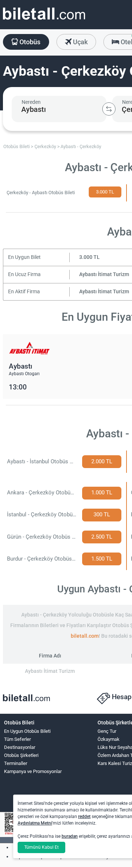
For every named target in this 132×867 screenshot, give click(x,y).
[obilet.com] (44, 20)
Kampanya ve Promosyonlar (33, 771)
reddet (84, 816)
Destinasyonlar (19, 747)
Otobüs (29, 42)
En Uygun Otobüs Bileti (27, 731)
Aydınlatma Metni (35, 823)
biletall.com (85, 636)
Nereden (31, 102)
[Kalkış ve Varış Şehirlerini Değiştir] (108, 109)
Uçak (80, 42)
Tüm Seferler (17, 739)
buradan (70, 836)
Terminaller (15, 763)
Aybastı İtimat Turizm (104, 274)
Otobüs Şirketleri (21, 755)
